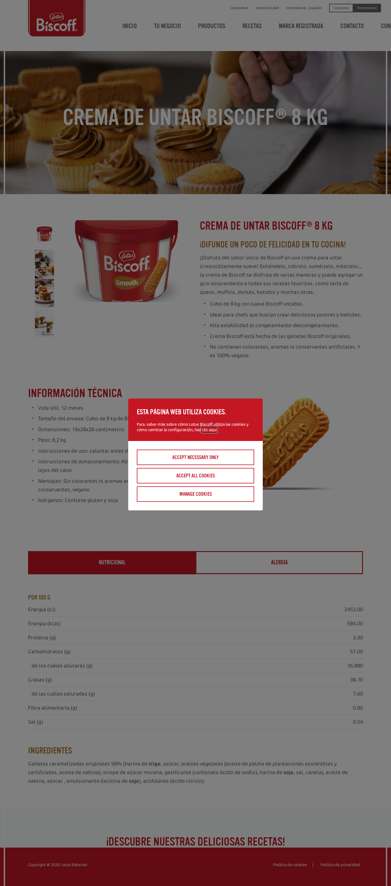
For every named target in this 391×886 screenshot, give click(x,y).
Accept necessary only (195, 457)
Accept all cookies (195, 476)
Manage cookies (195, 494)
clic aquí (209, 429)
